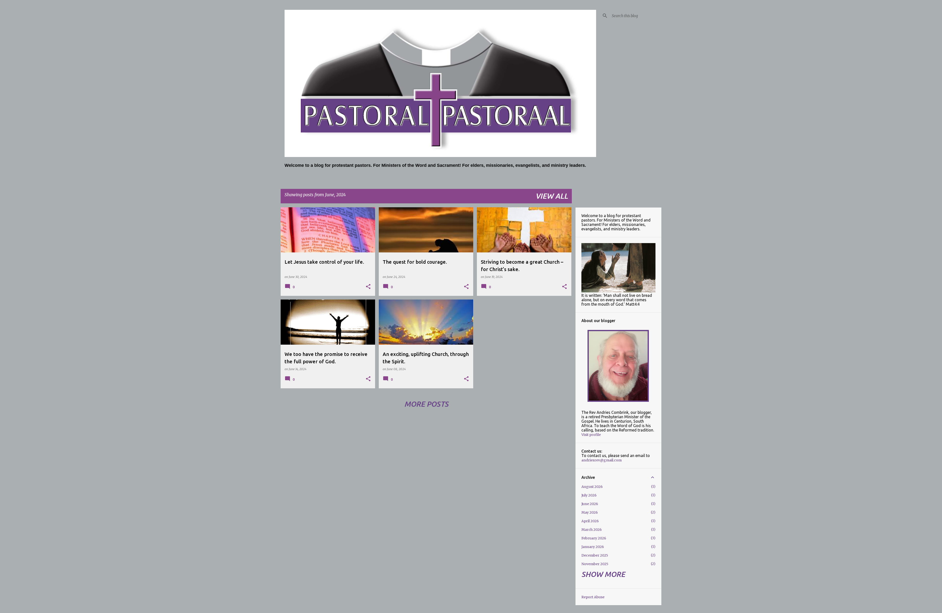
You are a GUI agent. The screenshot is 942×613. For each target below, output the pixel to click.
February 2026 (593, 538)
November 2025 (594, 564)
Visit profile (591, 434)
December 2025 (594, 555)
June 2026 (589, 504)
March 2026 (591, 529)
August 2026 (592, 486)
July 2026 (589, 495)
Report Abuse (592, 597)
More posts (426, 404)
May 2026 (589, 512)
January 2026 (592, 547)
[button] (368, 287)
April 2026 (590, 521)
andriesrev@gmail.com (601, 460)
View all (552, 196)
